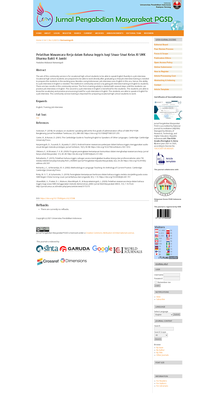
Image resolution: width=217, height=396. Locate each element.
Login (57, 33)
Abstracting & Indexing (164, 80)
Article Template (161, 89)
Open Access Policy (163, 62)
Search (77, 33)
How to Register (161, 71)
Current (88, 33)
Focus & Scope (161, 54)
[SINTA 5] (168, 119)
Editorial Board (161, 45)
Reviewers (149, 33)
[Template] (165, 165)
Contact (157, 85)
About (47, 33)
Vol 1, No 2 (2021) (51, 40)
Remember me (164, 282)
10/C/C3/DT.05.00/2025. (164, 148)
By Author (160, 350)
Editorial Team (133, 33)
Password (158, 278)
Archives (99, 33)
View (158, 297)
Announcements (115, 33)
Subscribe (160, 299)
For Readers (161, 381)
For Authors (161, 383)
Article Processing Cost (165, 76)
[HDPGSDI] (165, 195)
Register (67, 33)
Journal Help (162, 264)
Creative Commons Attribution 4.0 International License (110, 233)
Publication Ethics (162, 58)
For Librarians (162, 386)
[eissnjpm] (163, 220)
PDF (37, 118)
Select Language (161, 311)
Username (158, 275)
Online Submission (163, 67)
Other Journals (162, 355)
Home (38, 33)
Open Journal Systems (166, 39)
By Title (159, 352)
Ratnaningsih (66, 40)
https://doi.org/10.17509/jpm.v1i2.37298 (57, 198)
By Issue (159, 347)
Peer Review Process (163, 49)
